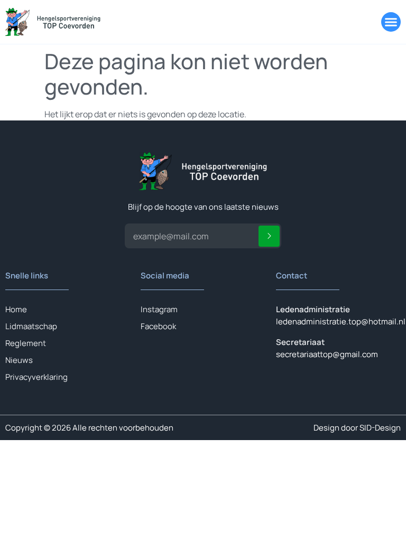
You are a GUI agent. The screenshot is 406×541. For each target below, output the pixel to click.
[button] (391, 22)
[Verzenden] (269, 236)
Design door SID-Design (357, 427)
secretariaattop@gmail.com (327, 354)
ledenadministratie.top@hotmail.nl (340, 321)
